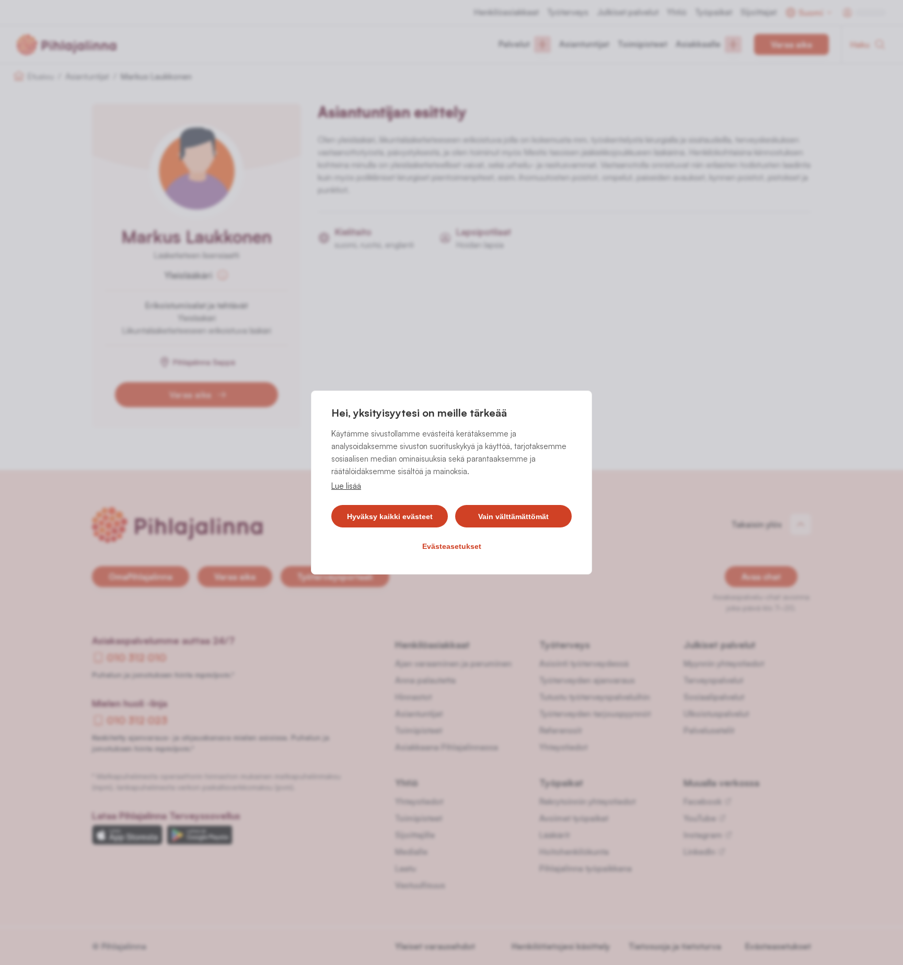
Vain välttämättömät (513, 516)
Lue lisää (346, 486)
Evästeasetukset (451, 546)
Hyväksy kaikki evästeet (390, 516)
